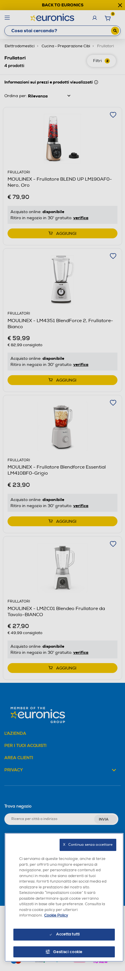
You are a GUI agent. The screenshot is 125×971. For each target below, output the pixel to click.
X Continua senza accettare (87, 845)
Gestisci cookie (68, 952)
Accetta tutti (68, 934)
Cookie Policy (56, 915)
